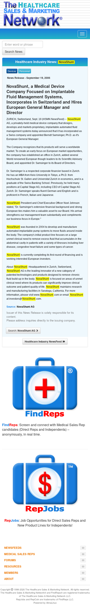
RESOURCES (12, 566)
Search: (22, 330)
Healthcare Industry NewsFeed (44, 341)
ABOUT (9, 579)
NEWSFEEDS (13, 548)
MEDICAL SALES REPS (19, 554)
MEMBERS (11, 573)
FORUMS (10, 560)
